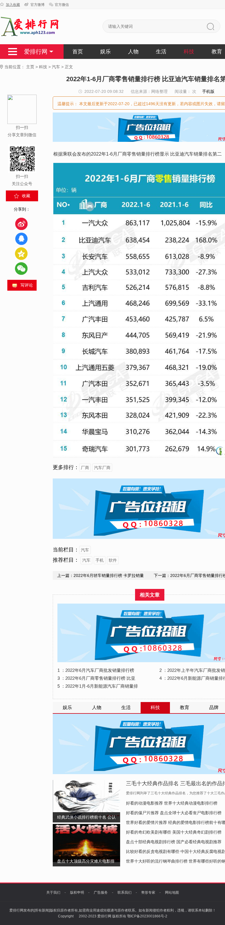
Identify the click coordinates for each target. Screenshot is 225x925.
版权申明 (77, 892)
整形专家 (148, 892)
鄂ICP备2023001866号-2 (147, 916)
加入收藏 (13, 4)
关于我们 (53, 892)
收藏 (26, 196)
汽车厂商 (102, 468)
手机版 (208, 91)
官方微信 (62, 4)
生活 (161, 51)
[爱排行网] (30, 26)
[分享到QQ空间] (21, 253)
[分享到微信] (21, 268)
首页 (77, 51)
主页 (30, 67)
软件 (113, 560)
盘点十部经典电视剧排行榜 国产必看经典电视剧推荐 (173, 842)
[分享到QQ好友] (21, 238)
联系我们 (124, 892)
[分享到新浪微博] (21, 223)
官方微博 (37, 4)
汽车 (56, 67)
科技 (189, 51)
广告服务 (101, 892)
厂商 (85, 468)
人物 (133, 51)
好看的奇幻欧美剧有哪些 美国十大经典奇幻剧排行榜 (173, 832)
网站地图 (172, 892)
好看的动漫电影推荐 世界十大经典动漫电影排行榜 (171, 803)
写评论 (27, 285)
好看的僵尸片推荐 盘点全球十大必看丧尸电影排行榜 (173, 813)
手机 (100, 560)
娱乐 (105, 51)
